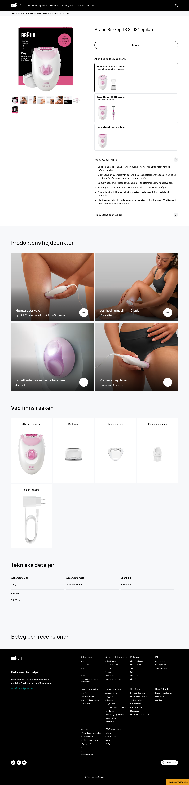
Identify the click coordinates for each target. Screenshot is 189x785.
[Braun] (16, 5)
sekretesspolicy (104, 658)
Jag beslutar (167, 662)
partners (19, 653)
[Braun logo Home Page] (16, 5)
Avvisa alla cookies (167, 655)
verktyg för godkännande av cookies (117, 661)
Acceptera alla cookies (166, 648)
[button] (32, 5)
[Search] (176, 5)
